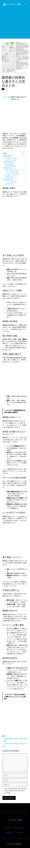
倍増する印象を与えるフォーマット (14, 170)
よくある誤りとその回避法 (10, 174)
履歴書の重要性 (7, 156)
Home (4, 97)
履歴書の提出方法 (8, 180)
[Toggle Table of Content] (22, 153)
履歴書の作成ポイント (9, 168)
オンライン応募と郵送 (11, 182)
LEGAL (22, 827)
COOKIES (8, 827)
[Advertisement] (15, 24)
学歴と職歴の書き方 (10, 166)
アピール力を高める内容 (11, 172)
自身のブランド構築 (10, 160)
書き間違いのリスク (10, 176)
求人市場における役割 (11, 158)
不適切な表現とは (10, 178)
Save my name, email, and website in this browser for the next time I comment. (15, 791)
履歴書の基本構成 (8, 162)
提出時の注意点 (9, 184)
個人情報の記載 (9, 164)
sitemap (16, 827)
